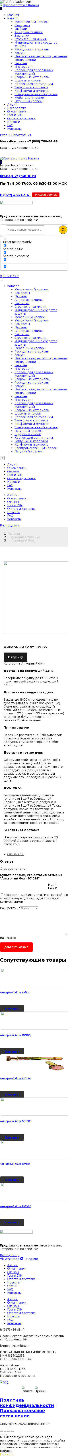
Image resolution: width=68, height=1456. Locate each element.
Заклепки (22, 35)
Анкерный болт (23, 540)
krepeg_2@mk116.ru (18, 176)
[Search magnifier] (63, 229)
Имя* (52, 885)
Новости (13, 122)
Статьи (12, 1356)
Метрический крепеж (31, 22)
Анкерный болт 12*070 (15, 1113)
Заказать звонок (46, 195)
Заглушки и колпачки (31, 87)
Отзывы (13, 471)
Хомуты (20, 53)
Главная (13, 15)
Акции (12, 104)
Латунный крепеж (28, 101)
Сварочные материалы (32, 77)
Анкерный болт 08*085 (15, 1168)
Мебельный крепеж (30, 97)
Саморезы (22, 25)
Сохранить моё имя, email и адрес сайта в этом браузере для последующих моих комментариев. (34, 898)
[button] (1, 162)
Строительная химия (31, 39)
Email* (52, 888)
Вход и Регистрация (16, 135)
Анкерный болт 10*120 (15, 1004)
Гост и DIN (14, 115)
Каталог (13, 18)
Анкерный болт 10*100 (15, 1058)
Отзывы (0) (15, 854)
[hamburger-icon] (1, 280)
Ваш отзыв (8, 938)
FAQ (10, 125)
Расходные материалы (32, 49)
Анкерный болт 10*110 (15, 1222)
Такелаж (21, 63)
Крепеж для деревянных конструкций (34, 71)
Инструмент (24, 66)
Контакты (14, 128)
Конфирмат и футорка (31, 91)
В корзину (15, 657)
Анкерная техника (29, 32)
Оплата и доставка (21, 118)
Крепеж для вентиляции (34, 84)
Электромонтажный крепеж (36, 94)
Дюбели (21, 28)
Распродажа (16, 108)
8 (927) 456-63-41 (15, 195)
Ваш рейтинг (10, 908)
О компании (16, 111)
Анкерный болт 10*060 (15, 1277)
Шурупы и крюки (28, 80)
